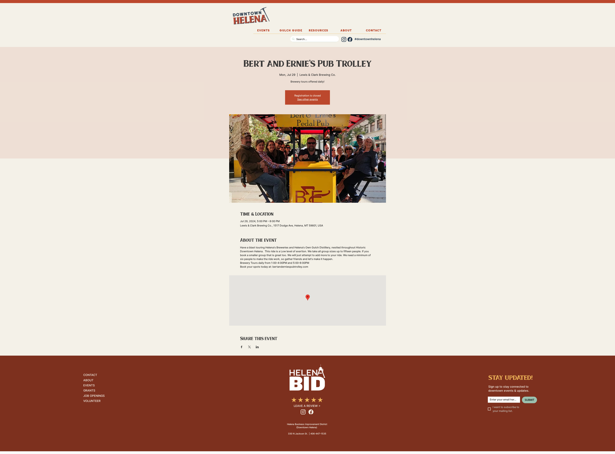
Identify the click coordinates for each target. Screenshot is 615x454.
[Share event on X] (249, 347)
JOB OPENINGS (94, 395)
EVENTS (89, 385)
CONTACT (90, 375)
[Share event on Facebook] (241, 347)
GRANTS (89, 390)
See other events (307, 99)
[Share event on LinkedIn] (257, 347)
